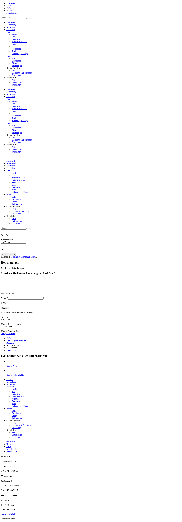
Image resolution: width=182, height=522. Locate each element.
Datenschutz (17, 82)
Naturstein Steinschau (20, 257)
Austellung (11, 10)
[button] (27, 18)
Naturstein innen (19, 39)
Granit (33, 257)
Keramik (15, 44)
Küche (14, 34)
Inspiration (10, 29)
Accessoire (16, 49)
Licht (14, 46)
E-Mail (5, 303)
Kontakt (9, 6)
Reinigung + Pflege (20, 53)
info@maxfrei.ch (8, 333)
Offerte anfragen (8, 254)
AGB (14, 80)
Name (4, 298)
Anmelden (10, 27)
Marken (9, 56)
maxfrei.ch (10, 3)
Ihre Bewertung (7, 293)
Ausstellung (11, 25)
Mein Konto (11, 13)
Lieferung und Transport (22, 73)
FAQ (8, 8)
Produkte (10, 32)
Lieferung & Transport (21, 425)
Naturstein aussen (19, 41)
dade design (17, 65)
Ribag (14, 63)
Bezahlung (16, 75)
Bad (13, 37)
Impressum (16, 85)
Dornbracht (16, 61)
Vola (14, 58)
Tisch (14, 51)
